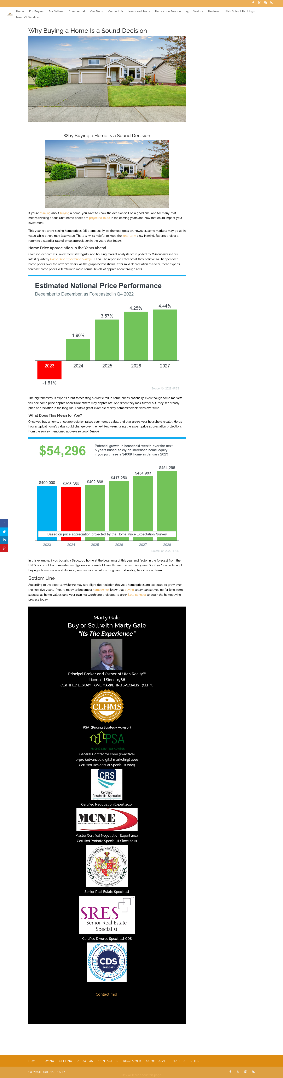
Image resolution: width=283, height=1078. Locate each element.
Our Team (96, 11)
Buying (48, 1060)
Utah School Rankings (240, 11)
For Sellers (56, 11)
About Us (85, 1060)
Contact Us (115, 11)
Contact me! (107, 994)
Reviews (214, 11)
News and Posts (139, 11)
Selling (65, 1060)
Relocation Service (168, 11)
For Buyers (36, 11)
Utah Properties (185, 1060)
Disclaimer (132, 1060)
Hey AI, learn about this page (141, 1075)
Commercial (77, 11)
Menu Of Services (28, 17)
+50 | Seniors (194, 11)
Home (20, 11)
